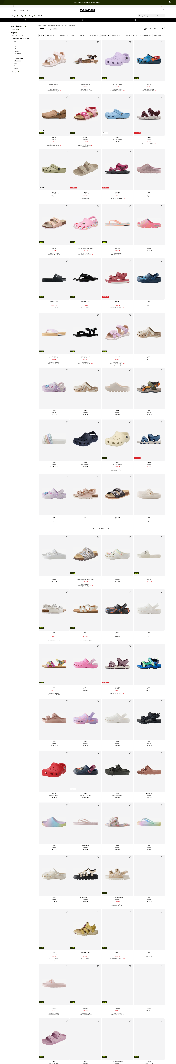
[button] (147, 28)
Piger (44, 25)
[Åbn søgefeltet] (139, 16)
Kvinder (14, 10)
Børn (28, 10)
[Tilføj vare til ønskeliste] (66, 42)
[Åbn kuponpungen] (143, 10)
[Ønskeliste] (158, 10)
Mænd (22, 10)
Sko (66, 25)
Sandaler (72, 25)
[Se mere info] (54, 92)
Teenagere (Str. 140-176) (55, 25)
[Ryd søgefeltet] (163, 15)
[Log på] (148, 10)
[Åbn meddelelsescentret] (153, 10)
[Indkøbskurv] (163, 10)
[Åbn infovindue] (169, 2)
